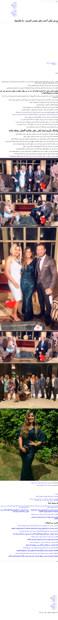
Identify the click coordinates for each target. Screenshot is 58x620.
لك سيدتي (13, 3)
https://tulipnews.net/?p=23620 (44, 485)
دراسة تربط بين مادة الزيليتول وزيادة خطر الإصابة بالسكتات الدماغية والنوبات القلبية (44, 510)
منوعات (14, 6)
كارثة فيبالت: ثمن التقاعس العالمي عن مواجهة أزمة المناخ (42, 545)
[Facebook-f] (36, 2)
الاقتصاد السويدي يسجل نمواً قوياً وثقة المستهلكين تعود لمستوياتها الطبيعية (37, 550)
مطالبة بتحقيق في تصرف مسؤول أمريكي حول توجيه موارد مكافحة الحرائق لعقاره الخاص (33, 556)
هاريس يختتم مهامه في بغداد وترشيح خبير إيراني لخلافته (42, 539)
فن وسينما (13, 5)
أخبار (15, 2)
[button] (56, 496)
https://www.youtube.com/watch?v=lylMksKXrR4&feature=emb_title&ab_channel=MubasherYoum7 (35, 114)
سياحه (14, 7)
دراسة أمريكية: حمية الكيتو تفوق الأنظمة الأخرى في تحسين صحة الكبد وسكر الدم (14, 510)
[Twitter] (32, 2)
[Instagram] (28, 2)
